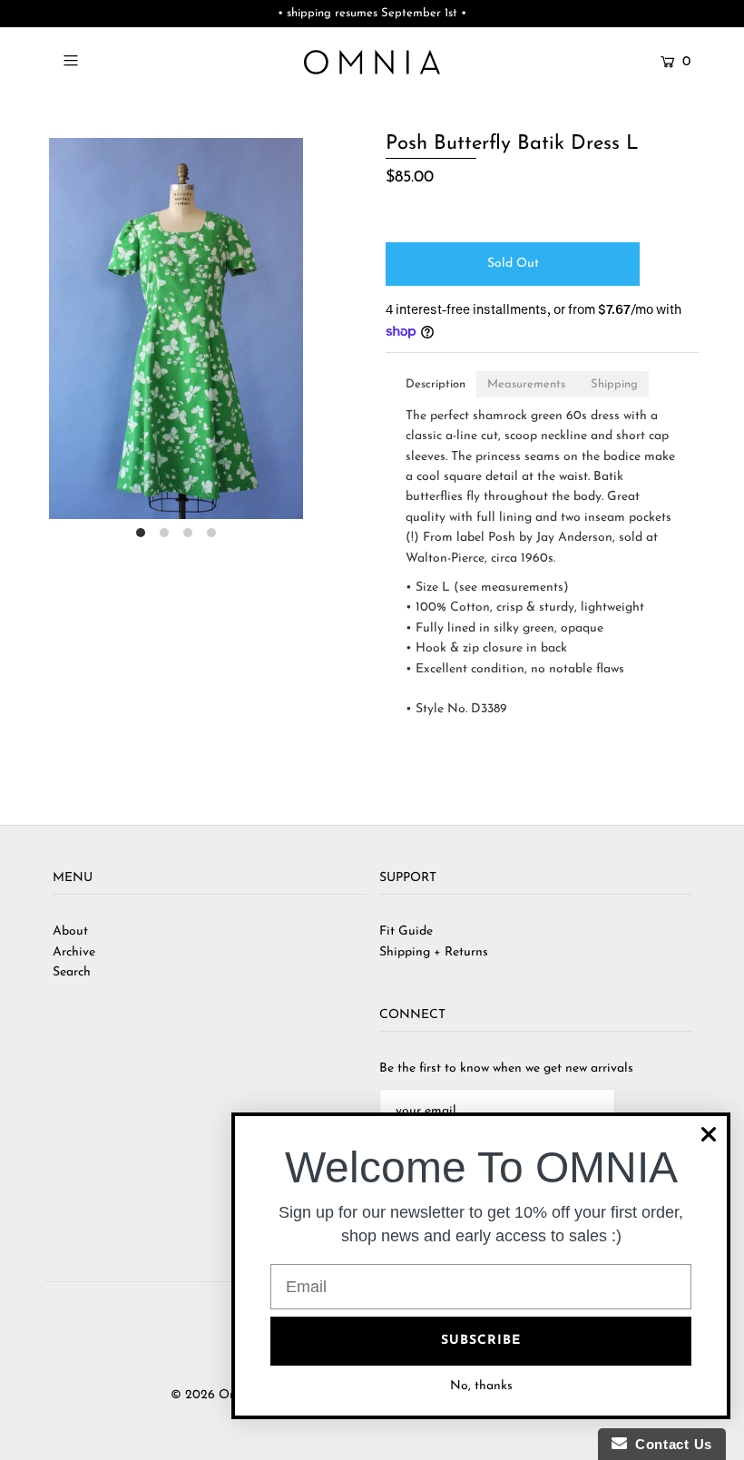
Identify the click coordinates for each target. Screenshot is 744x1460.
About (70, 931)
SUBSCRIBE (481, 1340)
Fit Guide (406, 931)
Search (72, 972)
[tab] (435, 384)
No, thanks (481, 1386)
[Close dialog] (708, 1134)
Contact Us (669, 1444)
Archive (74, 952)
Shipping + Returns (433, 952)
